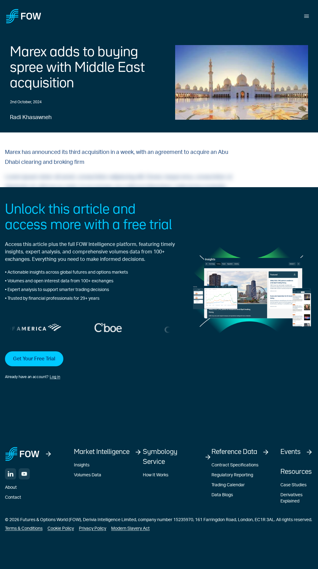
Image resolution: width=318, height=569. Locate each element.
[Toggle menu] (306, 16)
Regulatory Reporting (232, 475)
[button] (90, 365)
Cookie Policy (61, 528)
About (11, 487)
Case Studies (293, 485)
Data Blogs (222, 495)
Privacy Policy (92, 528)
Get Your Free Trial (34, 358)
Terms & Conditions (24, 528)
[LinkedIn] (10, 473)
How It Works (155, 475)
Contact (13, 497)
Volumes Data (87, 475)
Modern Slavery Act (130, 528)
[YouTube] (24, 473)
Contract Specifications (234, 465)
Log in (55, 377)
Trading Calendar (228, 485)
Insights (81, 465)
